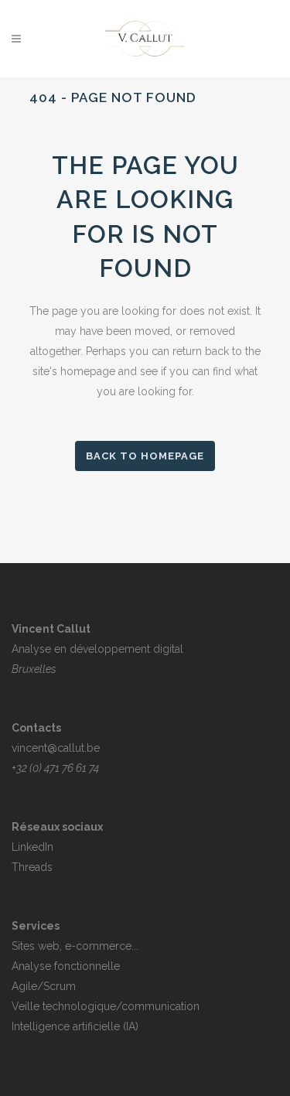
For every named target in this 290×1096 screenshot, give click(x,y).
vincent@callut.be (56, 748)
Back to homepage (145, 456)
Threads (32, 867)
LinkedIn (32, 847)
